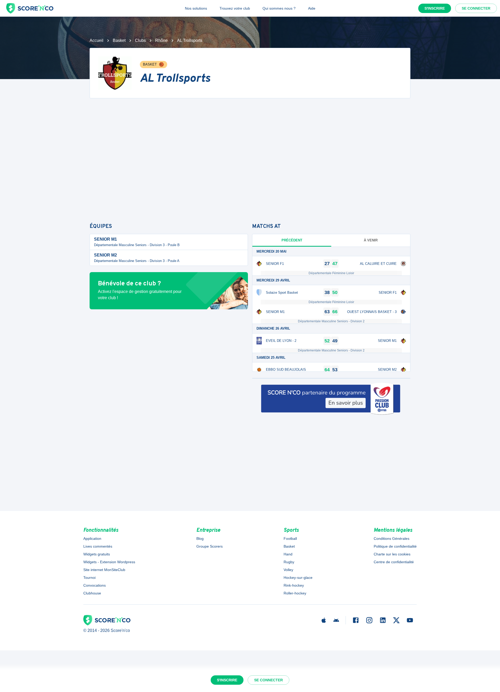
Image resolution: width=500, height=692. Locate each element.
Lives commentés (97, 546)
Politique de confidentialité (395, 546)
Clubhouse (92, 593)
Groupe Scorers (209, 546)
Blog (200, 538)
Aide (311, 8)
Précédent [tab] (292, 240)
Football (290, 538)
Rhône (161, 40)
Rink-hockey (294, 585)
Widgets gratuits (96, 554)
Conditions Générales (391, 538)
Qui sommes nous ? (279, 8)
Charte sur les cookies (392, 554)
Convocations (94, 585)
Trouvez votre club (235, 8)
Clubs (140, 40)
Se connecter (476, 8)
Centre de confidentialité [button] (394, 562)
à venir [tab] (371, 240)
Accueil (96, 40)
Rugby (289, 562)
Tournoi (89, 577)
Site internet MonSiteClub (104, 570)
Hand (288, 554)
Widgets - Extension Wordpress (109, 562)
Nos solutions (196, 8)
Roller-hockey (295, 593)
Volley (288, 570)
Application (92, 538)
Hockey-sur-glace (298, 577)
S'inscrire (434, 8)
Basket (119, 40)
